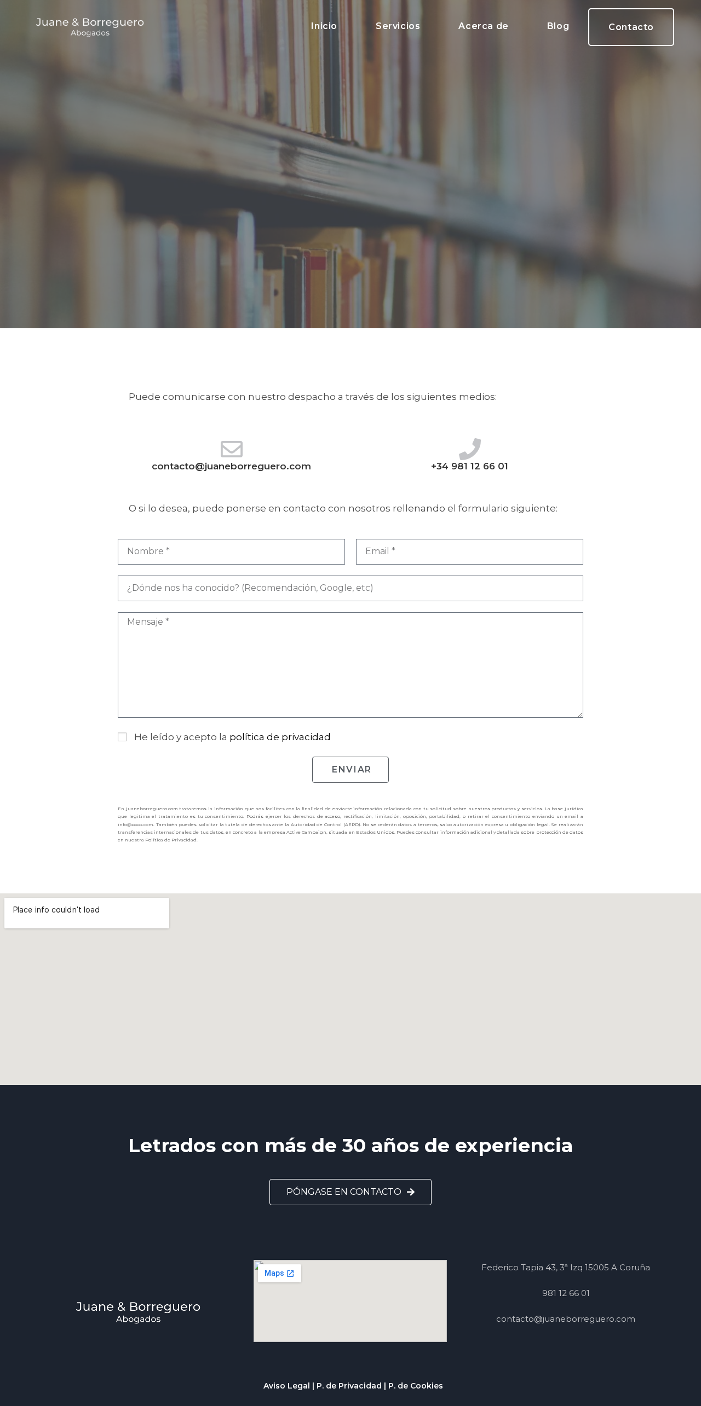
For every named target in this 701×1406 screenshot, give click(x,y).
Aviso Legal (286, 1386)
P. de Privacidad (349, 1386)
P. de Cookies (415, 1386)
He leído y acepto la (232, 736)
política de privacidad (280, 736)
